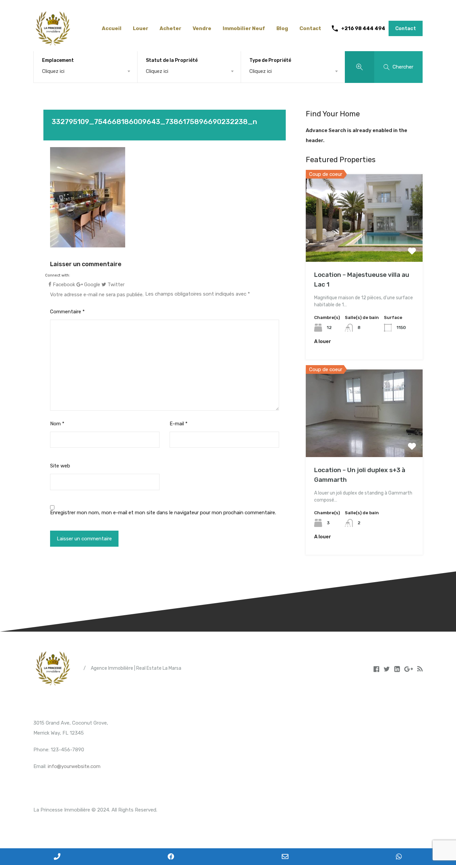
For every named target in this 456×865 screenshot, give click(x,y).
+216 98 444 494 (363, 28)
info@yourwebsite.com (74, 766)
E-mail (179, 424)
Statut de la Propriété (172, 60)
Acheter (170, 28)
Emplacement (58, 60)
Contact (310, 28)
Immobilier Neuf (244, 28)
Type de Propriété (270, 60)
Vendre (202, 28)
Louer (140, 28)
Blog (282, 28)
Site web (60, 466)
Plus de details (364, 244)
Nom (57, 424)
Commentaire (67, 312)
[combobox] (85, 71)
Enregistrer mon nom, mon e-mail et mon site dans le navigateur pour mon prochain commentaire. (163, 513)
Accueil (112, 28)
